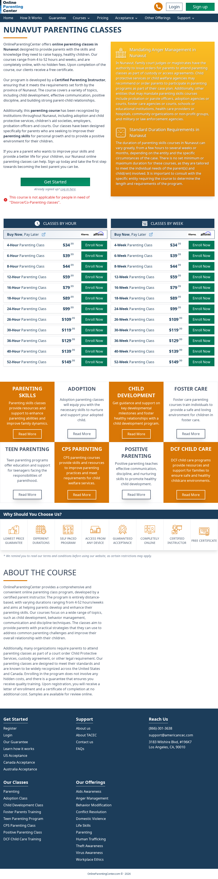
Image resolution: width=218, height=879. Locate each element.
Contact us (84, 742)
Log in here (68, 189)
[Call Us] (158, 7)
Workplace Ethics (90, 859)
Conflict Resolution (91, 812)
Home (8, 18)
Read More (27, 434)
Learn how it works (18, 748)
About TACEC (86, 735)
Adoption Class (15, 798)
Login (174, 7)
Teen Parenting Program (23, 818)
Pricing (102, 18)
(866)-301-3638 (160, 728)
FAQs (80, 748)
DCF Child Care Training (22, 839)
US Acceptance (15, 755)
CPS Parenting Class (19, 825)
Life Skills (83, 825)
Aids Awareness (88, 791)
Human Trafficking (91, 839)
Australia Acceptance (20, 769)
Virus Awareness (89, 852)
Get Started (55, 182)
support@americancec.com (171, 735)
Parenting (84, 832)
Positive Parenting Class (22, 832)
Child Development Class (23, 805)
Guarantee (57, 18)
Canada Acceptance (19, 762)
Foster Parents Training (22, 812)
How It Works (31, 18)
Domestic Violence (91, 818)
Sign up (200, 7)
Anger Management (92, 798)
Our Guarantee (15, 742)
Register (10, 728)
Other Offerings (158, 18)
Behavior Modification (94, 805)
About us (83, 728)
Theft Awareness (89, 846)
